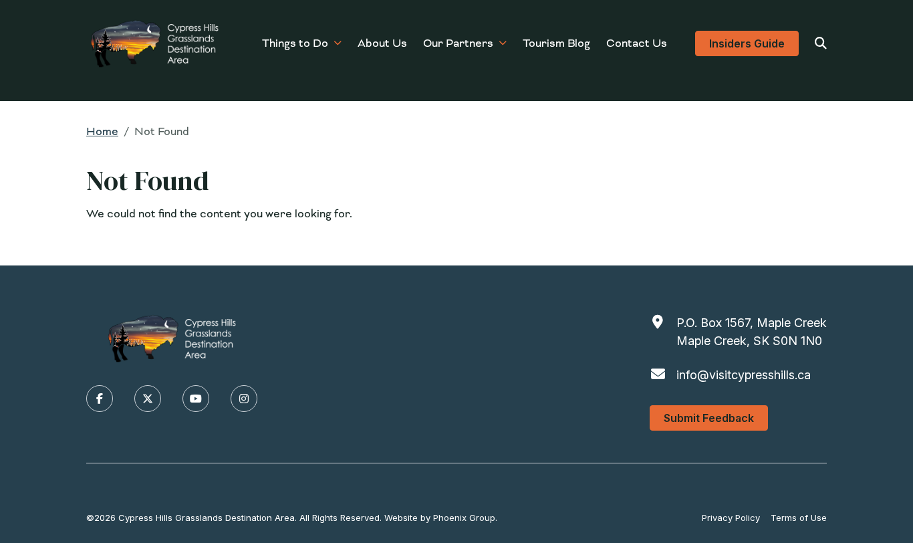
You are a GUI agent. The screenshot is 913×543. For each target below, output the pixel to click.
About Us (382, 43)
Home (102, 131)
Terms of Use (799, 517)
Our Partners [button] (458, 43)
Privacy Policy (731, 517)
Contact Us (636, 43)
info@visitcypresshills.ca (743, 375)
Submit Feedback (709, 418)
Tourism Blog (556, 43)
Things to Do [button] (295, 43)
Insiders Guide (747, 43)
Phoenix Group (464, 517)
